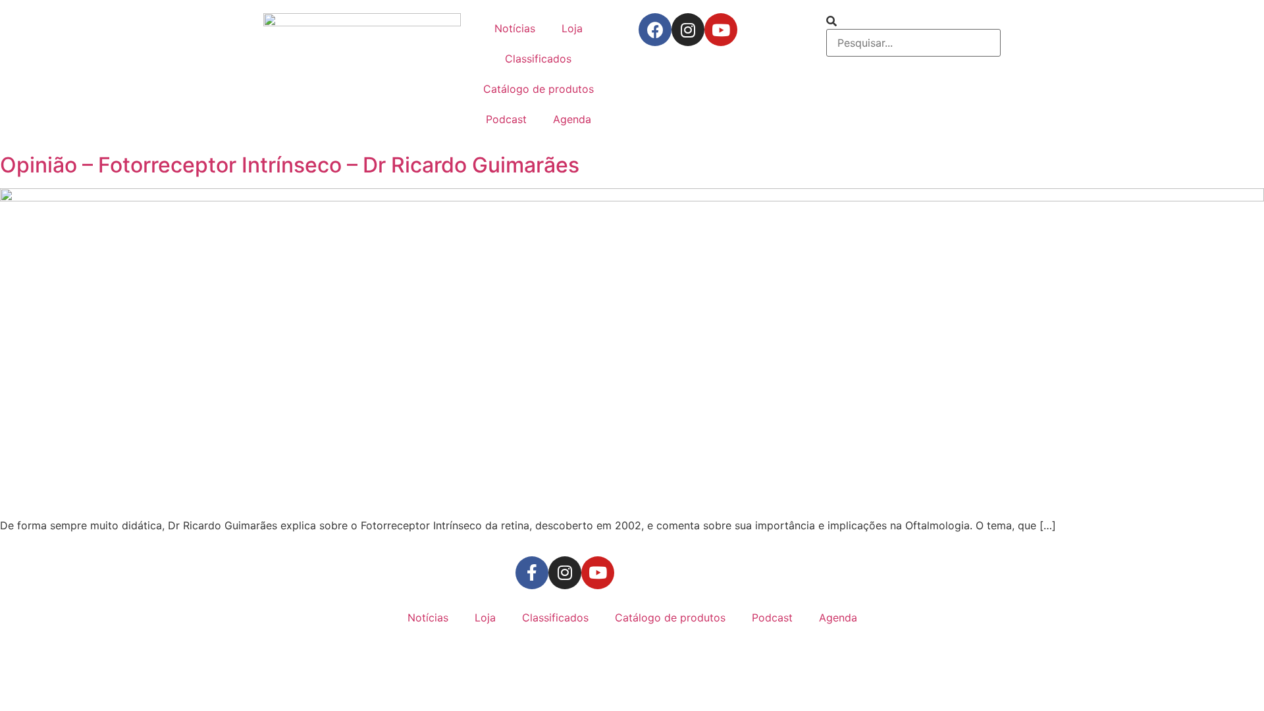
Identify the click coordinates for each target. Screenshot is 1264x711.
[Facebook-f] (531, 572)
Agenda (572, 119)
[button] (913, 21)
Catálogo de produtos (538, 88)
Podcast (506, 119)
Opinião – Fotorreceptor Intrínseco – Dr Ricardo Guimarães (289, 165)
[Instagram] (688, 29)
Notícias (514, 28)
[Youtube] (720, 29)
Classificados (538, 58)
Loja (572, 28)
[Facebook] (655, 29)
